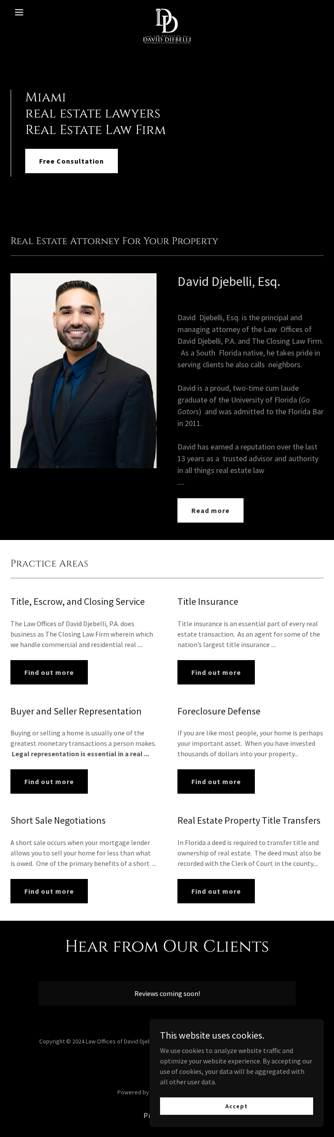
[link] (167, 12)
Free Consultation (71, 161)
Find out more (49, 672)
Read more (210, 510)
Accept (236, 1106)
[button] (33, 12)
